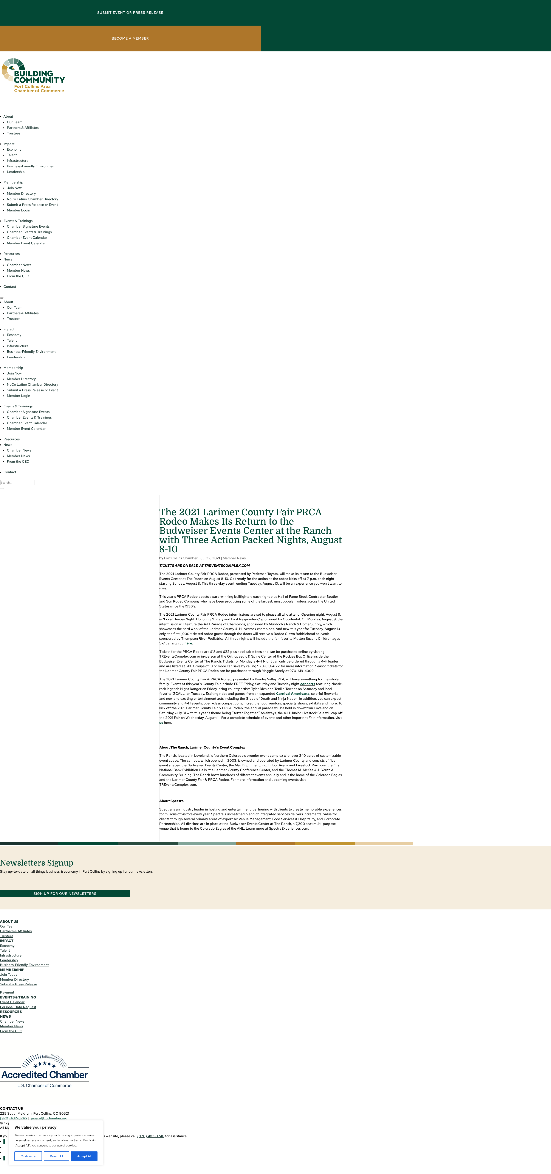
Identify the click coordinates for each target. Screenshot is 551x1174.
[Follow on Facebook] (4, 1141)
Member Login (18, 210)
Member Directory (21, 193)
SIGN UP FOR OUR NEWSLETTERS (65, 893)
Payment (7, 992)
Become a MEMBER (130, 38)
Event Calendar (12, 1002)
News (7, 259)
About (8, 116)
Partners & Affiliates (23, 127)
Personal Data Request (18, 1007)
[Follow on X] (4, 1158)
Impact (8, 144)
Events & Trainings (18, 221)
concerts (307, 684)
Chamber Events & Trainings (29, 232)
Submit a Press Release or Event (32, 204)
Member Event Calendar (26, 243)
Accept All (84, 1156)
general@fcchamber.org (48, 1118)
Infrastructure (17, 160)
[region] (56, 1142)
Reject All (56, 1156)
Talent (12, 155)
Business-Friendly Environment (31, 166)
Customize (28, 1156)
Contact (9, 286)
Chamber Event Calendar (27, 237)
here (188, 643)
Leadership (16, 171)
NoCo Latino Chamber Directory (32, 199)
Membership (13, 182)
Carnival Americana (292, 693)
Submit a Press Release (18, 984)
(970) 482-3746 (13, 1118)
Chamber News (19, 265)
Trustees (13, 133)
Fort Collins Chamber (181, 558)
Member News (18, 270)
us (161, 722)
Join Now (14, 188)
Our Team (14, 122)
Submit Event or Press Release (130, 12)
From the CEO (18, 276)
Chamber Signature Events (28, 226)
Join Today (8, 974)
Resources (11, 253)
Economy (14, 149)
